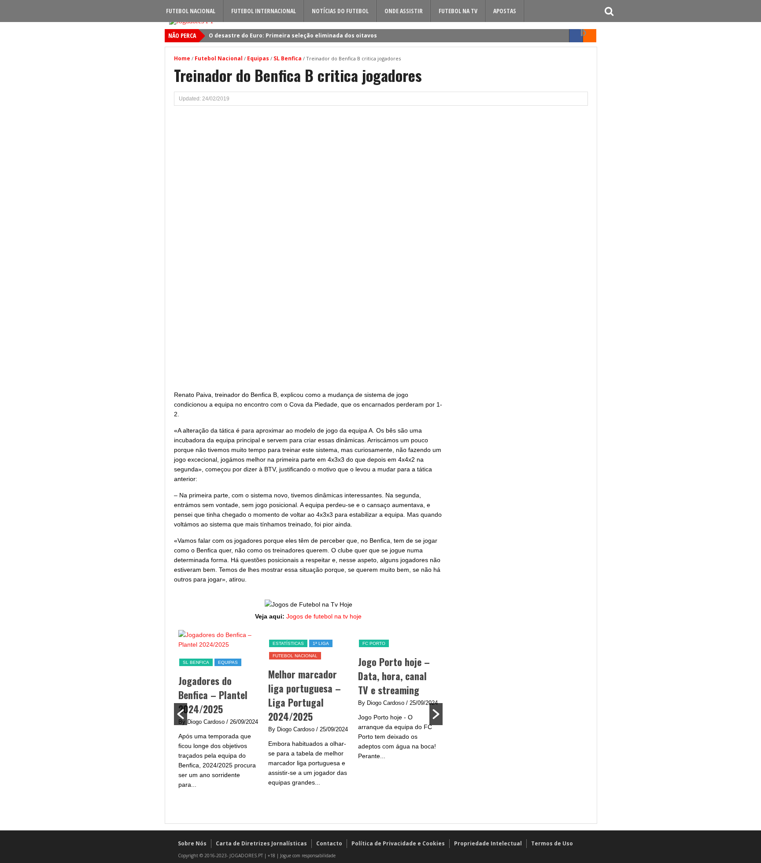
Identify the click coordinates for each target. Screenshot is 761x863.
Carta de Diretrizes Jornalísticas (261, 843)
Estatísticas (288, 643)
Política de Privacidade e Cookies (398, 843)
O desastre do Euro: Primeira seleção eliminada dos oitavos (293, 35)
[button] (180, 714)
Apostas (504, 11)
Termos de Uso (552, 843)
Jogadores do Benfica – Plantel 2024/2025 (213, 695)
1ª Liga (321, 643)
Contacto (329, 843)
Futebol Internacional (263, 11)
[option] (219, 714)
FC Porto (373, 643)
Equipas (258, 58)
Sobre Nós (192, 843)
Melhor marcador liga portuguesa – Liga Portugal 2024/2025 (304, 695)
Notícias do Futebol (340, 11)
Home (182, 58)
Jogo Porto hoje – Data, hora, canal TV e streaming (394, 676)
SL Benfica (287, 58)
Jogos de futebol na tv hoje (324, 616)
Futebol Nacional (190, 11)
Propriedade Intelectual (488, 843)
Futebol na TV (458, 11)
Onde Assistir (403, 11)
